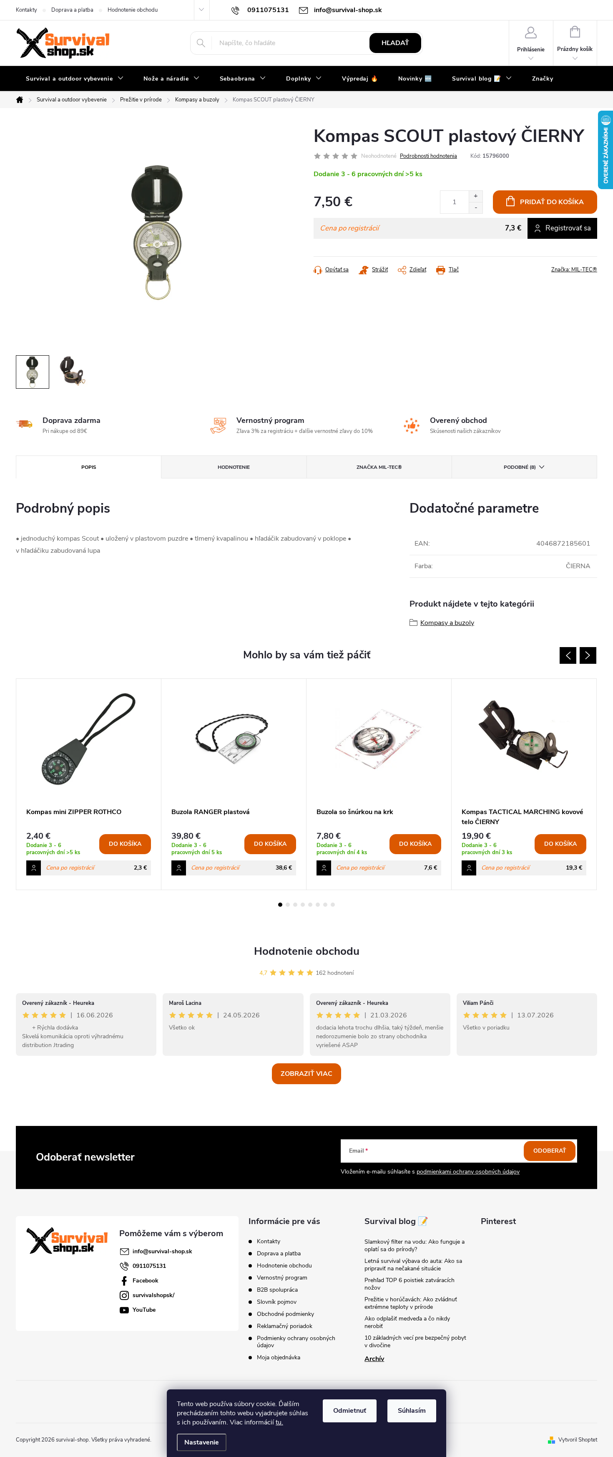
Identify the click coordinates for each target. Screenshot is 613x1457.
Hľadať (395, 43)
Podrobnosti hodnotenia (428, 156)
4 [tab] (303, 905)
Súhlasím (412, 1410)
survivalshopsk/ (153, 1295)
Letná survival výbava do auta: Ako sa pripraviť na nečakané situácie (413, 1264)
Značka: (574, 269)
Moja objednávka (278, 1357)
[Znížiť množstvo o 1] (475, 207)
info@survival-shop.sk (162, 1251)
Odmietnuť (349, 1410)
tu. (279, 1422)
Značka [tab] (379, 467)
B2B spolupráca (277, 1290)
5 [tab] (310, 905)
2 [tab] (288, 905)
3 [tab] (295, 905)
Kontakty (26, 10)
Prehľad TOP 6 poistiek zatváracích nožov (409, 1284)
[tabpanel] (88, 784)
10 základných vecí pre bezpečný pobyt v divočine (415, 1341)
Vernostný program (282, 1278)
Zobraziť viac (306, 1073)
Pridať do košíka (552, 202)
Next (588, 655)
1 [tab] (280, 905)
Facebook (145, 1281)
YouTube (144, 1310)
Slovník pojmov (276, 1302)
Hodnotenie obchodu (133, 10)
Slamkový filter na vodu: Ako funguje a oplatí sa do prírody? (414, 1245)
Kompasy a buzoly (447, 622)
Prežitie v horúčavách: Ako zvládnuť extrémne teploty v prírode (410, 1303)
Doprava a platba (72, 10)
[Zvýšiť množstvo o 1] (475, 196)
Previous (568, 655)
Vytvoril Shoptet (577, 1440)
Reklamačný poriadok (284, 1326)
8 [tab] (333, 905)
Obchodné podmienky (285, 1314)
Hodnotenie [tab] (234, 467)
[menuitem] (74, 79)
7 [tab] (325, 905)
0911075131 (149, 1266)
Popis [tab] (88, 467)
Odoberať (549, 1151)
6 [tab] (318, 905)
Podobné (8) (520, 467)
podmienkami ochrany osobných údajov (468, 1172)
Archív (374, 1359)
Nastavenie (201, 1442)
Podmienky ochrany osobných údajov (296, 1341)
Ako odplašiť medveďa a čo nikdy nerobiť (407, 1322)
